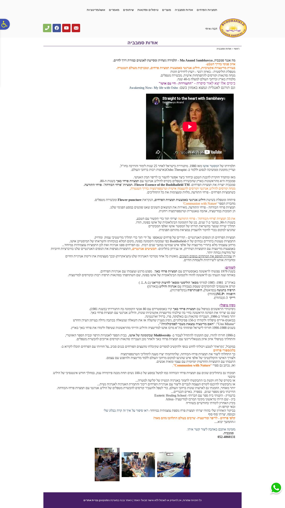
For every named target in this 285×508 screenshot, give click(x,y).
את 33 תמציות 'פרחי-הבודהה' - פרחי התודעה (206, 218)
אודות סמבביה (184, 9)
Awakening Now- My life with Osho (153, 87)
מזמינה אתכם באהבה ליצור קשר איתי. (211, 429)
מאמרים (114, 9)
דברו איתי (211, 28)
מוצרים (166, 9)
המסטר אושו (210, 166)
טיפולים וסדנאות (147, 9)
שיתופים (128, 9)
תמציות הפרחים (207, 9)
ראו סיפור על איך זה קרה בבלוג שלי (126, 410)
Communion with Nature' (200, 203)
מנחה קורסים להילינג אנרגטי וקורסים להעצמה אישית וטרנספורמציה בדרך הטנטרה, (182, 188)
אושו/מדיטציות (96, 9)
